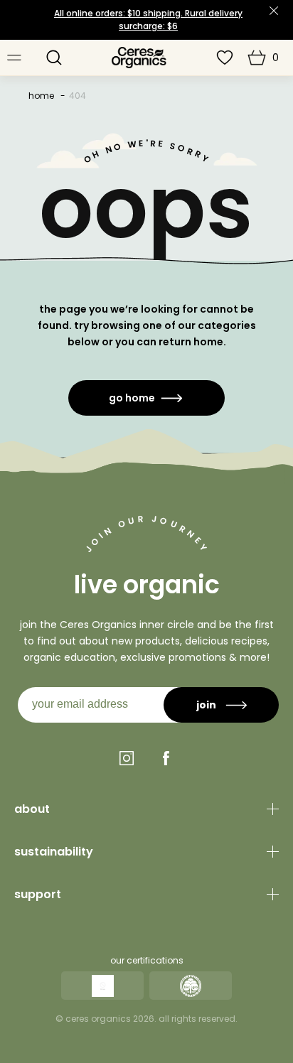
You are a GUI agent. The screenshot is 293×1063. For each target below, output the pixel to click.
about (32, 809)
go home (132, 398)
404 (77, 96)
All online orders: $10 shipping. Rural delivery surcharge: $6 (148, 19)
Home (41, 96)
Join (206, 705)
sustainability (53, 851)
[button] (54, 57)
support (37, 894)
